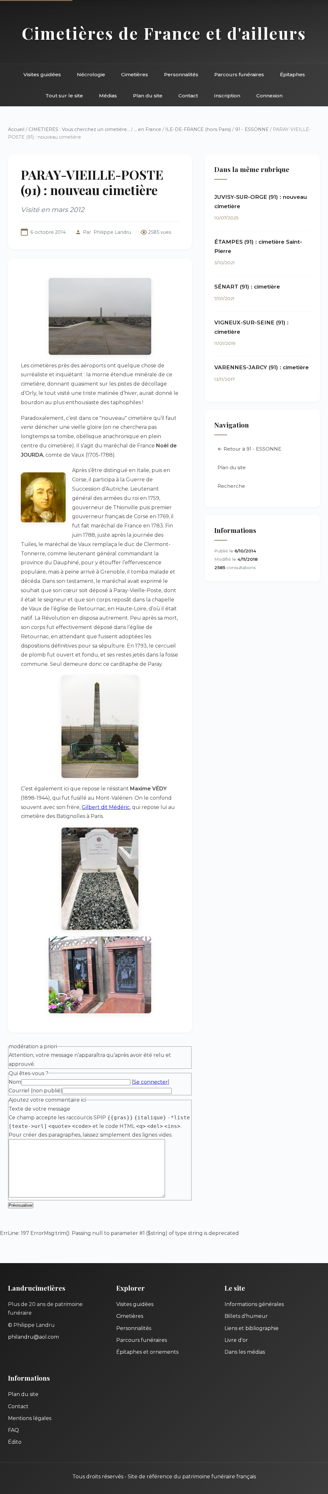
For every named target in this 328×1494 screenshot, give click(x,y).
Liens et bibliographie (252, 1328)
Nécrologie (91, 74)
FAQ (13, 1430)
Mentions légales (29, 1418)
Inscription (227, 96)
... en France (147, 129)
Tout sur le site (64, 96)
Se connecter (150, 1082)
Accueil (16, 129)
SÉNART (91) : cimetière (247, 286)
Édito (14, 1442)
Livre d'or (236, 1340)
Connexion (269, 96)
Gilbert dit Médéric (106, 807)
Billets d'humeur (246, 1316)
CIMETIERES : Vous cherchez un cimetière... (79, 129)
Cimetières (134, 74)
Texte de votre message (39, 1109)
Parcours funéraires (239, 74)
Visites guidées (42, 74)
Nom (15, 1082)
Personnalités (181, 74)
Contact (188, 96)
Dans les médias (245, 1352)
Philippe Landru (112, 232)
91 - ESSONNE (252, 129)
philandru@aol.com (33, 1337)
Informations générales (254, 1304)
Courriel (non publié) (35, 1091)
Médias (108, 96)
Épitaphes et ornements (147, 1352)
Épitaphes (292, 74)
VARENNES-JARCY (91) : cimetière (261, 367)
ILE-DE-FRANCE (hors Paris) (198, 129)
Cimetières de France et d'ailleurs (164, 33)
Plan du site (147, 96)
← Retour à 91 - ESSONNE (249, 449)
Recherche (231, 486)
